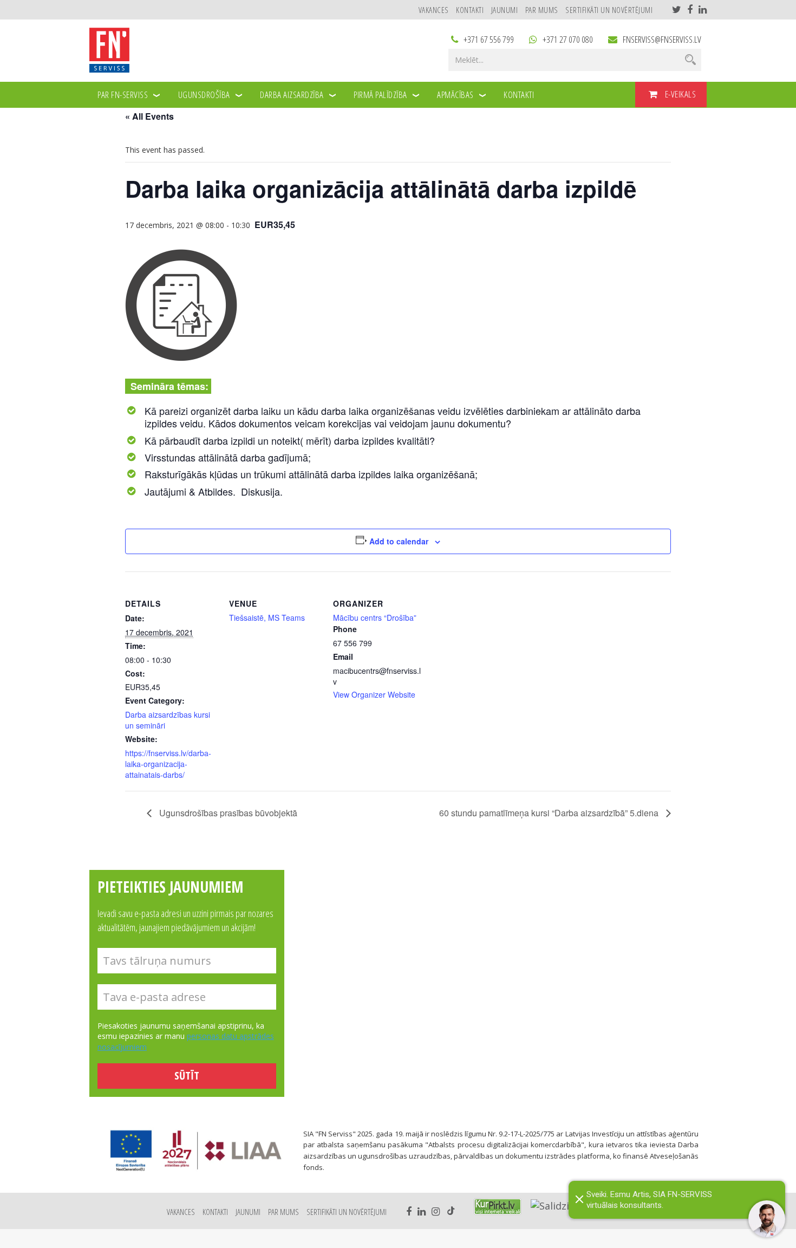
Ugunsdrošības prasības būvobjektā (227, 813)
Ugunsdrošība (204, 94)
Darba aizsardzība (292, 94)
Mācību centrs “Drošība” (374, 617)
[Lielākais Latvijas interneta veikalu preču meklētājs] (497, 1206)
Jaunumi (504, 9)
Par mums (541, 9)
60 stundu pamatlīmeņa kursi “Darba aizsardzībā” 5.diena (550, 813)
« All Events (149, 116)
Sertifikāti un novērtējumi (609, 9)
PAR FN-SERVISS (122, 94)
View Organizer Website (374, 694)
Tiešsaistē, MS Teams (267, 617)
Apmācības (455, 94)
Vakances (434, 9)
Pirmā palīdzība (380, 94)
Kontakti (470, 9)
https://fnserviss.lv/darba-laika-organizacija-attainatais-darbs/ (168, 764)
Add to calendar (398, 541)
